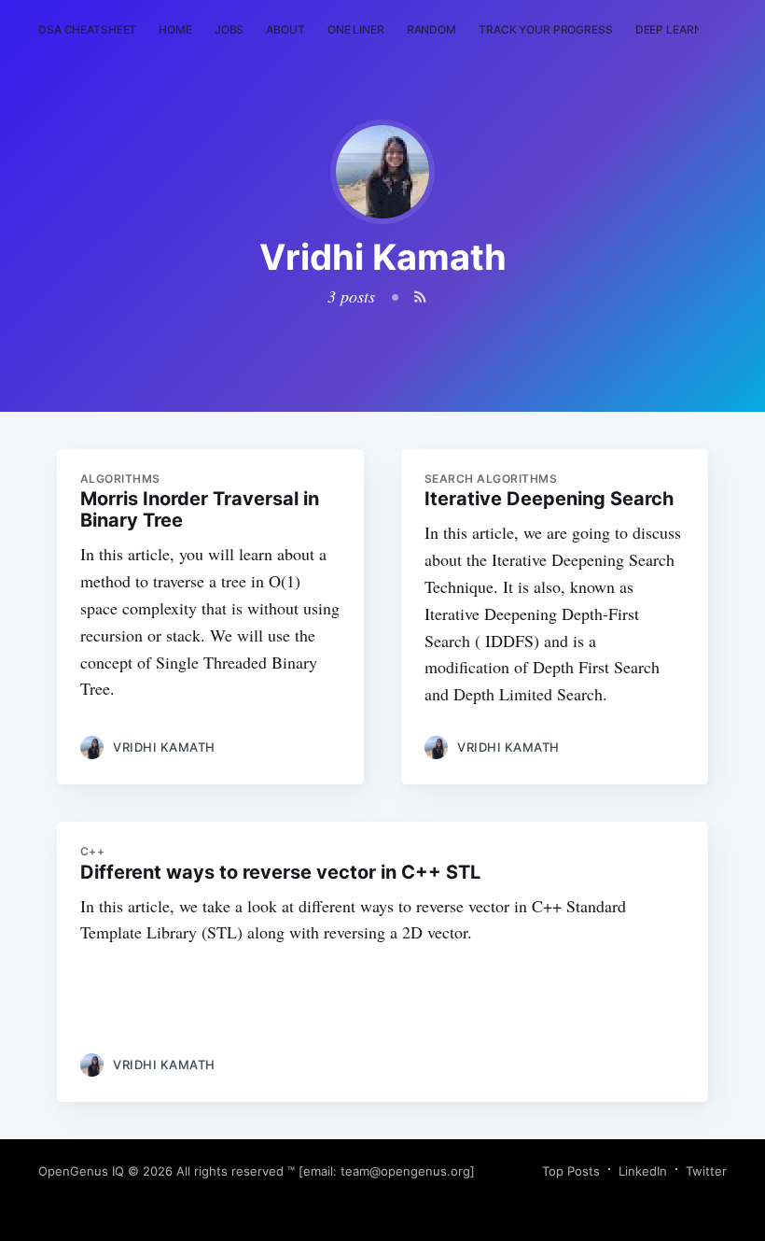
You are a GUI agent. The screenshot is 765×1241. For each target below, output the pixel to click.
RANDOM (431, 29)
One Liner (355, 29)
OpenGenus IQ (81, 1170)
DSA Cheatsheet (87, 29)
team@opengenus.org (405, 1170)
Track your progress (546, 29)
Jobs (229, 29)
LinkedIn (643, 1170)
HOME (175, 29)
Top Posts (571, 1170)
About (285, 29)
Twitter (706, 1170)
